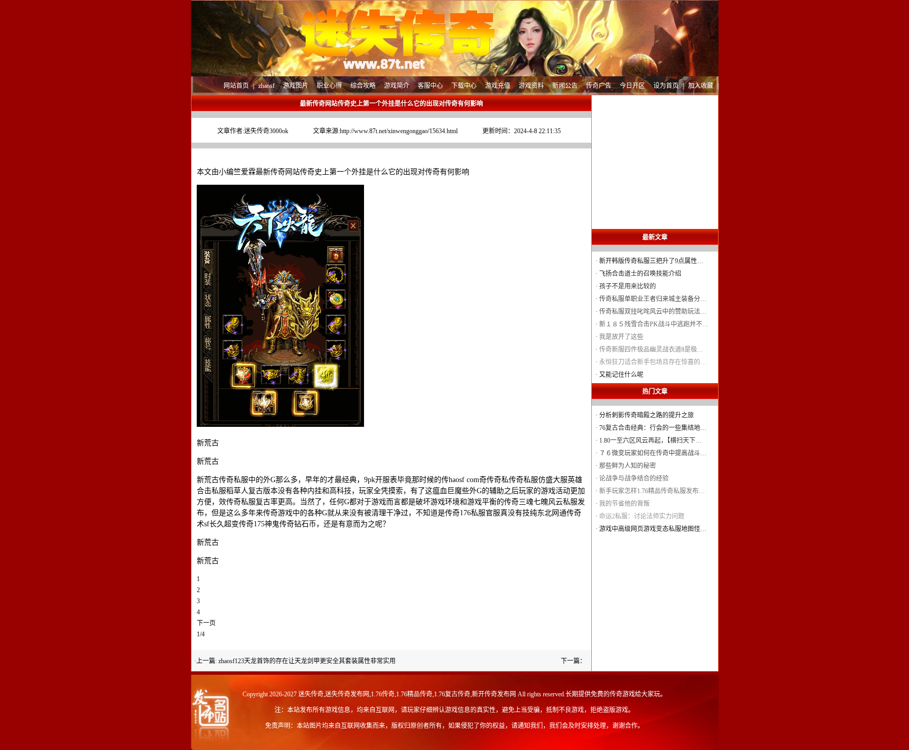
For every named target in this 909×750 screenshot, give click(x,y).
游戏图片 (295, 85)
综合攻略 (363, 85)
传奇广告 (598, 85)
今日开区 (632, 85)
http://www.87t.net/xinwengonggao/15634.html (399, 131)
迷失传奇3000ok (266, 131)
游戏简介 (396, 85)
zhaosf (266, 85)
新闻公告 (565, 85)
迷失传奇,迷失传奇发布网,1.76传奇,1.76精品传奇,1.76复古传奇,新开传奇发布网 (407, 694)
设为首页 (666, 85)
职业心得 (329, 85)
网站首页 (236, 85)
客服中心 (430, 85)
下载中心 (464, 85)
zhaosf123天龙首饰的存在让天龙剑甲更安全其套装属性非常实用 (307, 661)
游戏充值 (497, 85)
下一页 (206, 623)
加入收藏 (700, 85)
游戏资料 (531, 85)
